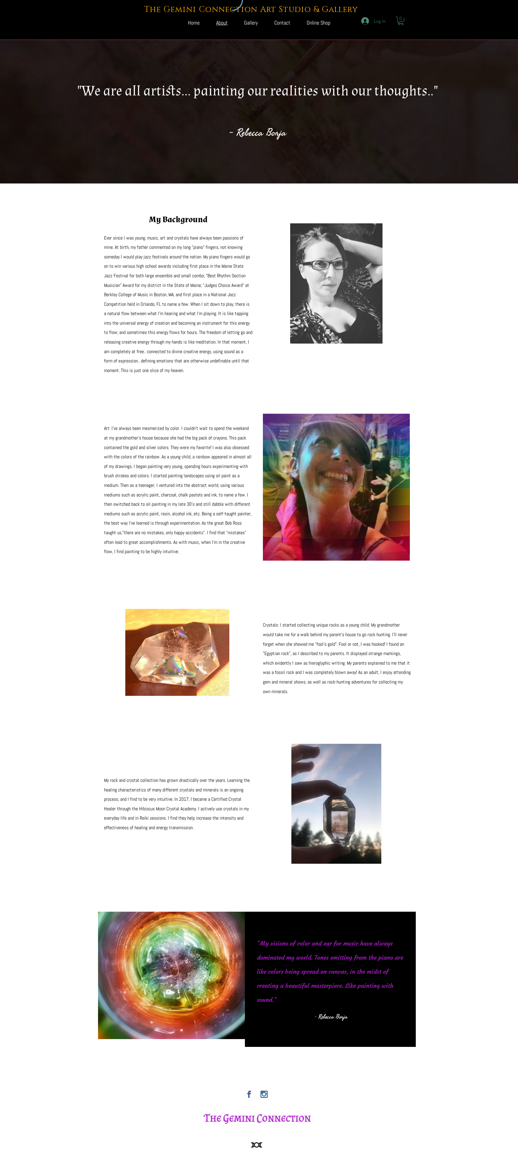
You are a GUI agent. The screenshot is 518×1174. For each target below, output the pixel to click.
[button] (401, 20)
